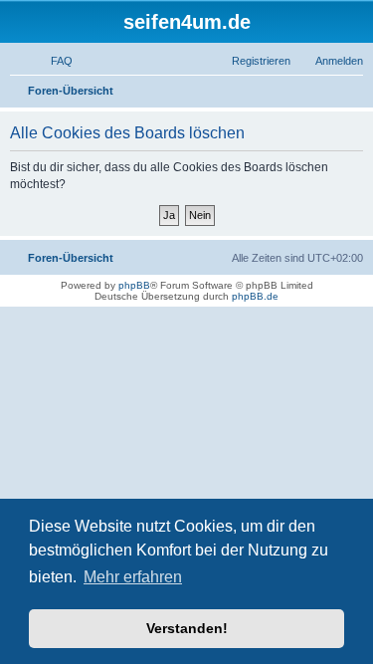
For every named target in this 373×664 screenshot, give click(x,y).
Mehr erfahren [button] (133, 576)
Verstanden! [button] (187, 628)
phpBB (134, 285)
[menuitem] (53, 61)
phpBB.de (255, 296)
